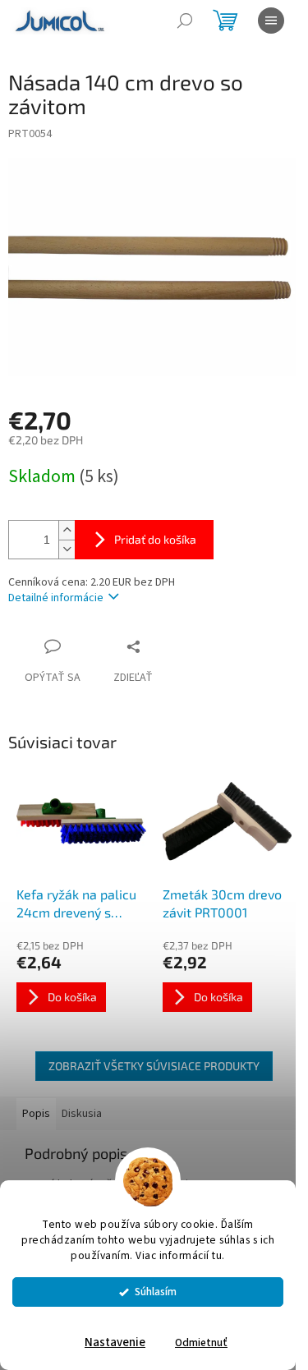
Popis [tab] (36, 1114)
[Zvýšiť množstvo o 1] (66, 530)
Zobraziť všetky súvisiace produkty (154, 1066)
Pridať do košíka (155, 539)
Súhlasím (156, 1291)
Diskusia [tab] (82, 1114)
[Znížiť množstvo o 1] (66, 549)
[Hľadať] (184, 20)
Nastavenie (115, 1342)
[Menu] (271, 20)
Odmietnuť (201, 1342)
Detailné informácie (55, 598)
